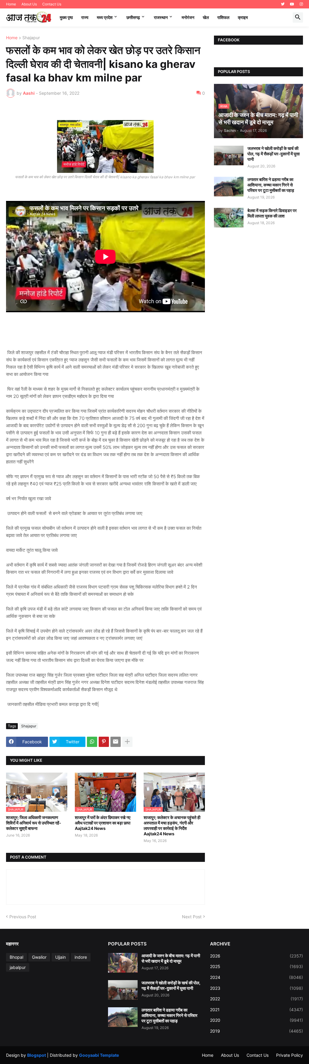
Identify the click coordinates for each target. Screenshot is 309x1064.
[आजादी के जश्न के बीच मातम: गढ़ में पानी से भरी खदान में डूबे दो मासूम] (123, 963)
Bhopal (16, 957)
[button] (298, 17)
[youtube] (292, 4)
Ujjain (60, 957)
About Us (29, 4)
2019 (256, 1031)
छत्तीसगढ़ (133, 17)
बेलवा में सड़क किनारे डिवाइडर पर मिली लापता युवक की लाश (272, 213)
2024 (256, 977)
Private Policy (289, 1055)
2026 (256, 955)
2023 (256, 988)
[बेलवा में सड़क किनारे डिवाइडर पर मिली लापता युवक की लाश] (229, 217)
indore (81, 957)
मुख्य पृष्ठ (66, 17)
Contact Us (51, 4)
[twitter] (283, 4)
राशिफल (223, 17)
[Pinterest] (104, 742)
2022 (256, 998)
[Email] (115, 742)
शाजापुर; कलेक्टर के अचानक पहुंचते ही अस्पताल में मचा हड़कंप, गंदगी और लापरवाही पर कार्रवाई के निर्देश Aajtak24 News (172, 826)
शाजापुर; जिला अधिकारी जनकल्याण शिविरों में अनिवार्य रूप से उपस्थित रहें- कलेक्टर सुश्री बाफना (33, 823)
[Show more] (127, 742)
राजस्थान (161, 17)
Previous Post (22, 916)
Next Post (192, 916)
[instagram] (301, 4)
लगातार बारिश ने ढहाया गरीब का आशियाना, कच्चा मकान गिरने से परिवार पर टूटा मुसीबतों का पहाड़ (270, 185)
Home (11, 4)
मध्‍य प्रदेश (105, 17)
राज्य (84, 17)
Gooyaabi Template (99, 1055)
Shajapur (31, 38)
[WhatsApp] (92, 742)
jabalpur (18, 967)
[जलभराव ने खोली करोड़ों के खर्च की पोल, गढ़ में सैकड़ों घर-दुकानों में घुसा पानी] (229, 155)
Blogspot (36, 1055)
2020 (256, 1020)
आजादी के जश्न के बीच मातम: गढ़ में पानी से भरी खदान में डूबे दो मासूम (171, 958)
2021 (256, 1009)
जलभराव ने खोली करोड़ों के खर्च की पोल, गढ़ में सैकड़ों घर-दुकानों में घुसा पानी (273, 154)
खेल (206, 17)
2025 (256, 966)
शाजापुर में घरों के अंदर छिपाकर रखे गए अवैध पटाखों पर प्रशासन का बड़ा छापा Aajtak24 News (102, 823)
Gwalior (39, 957)
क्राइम (243, 17)
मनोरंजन (188, 17)
